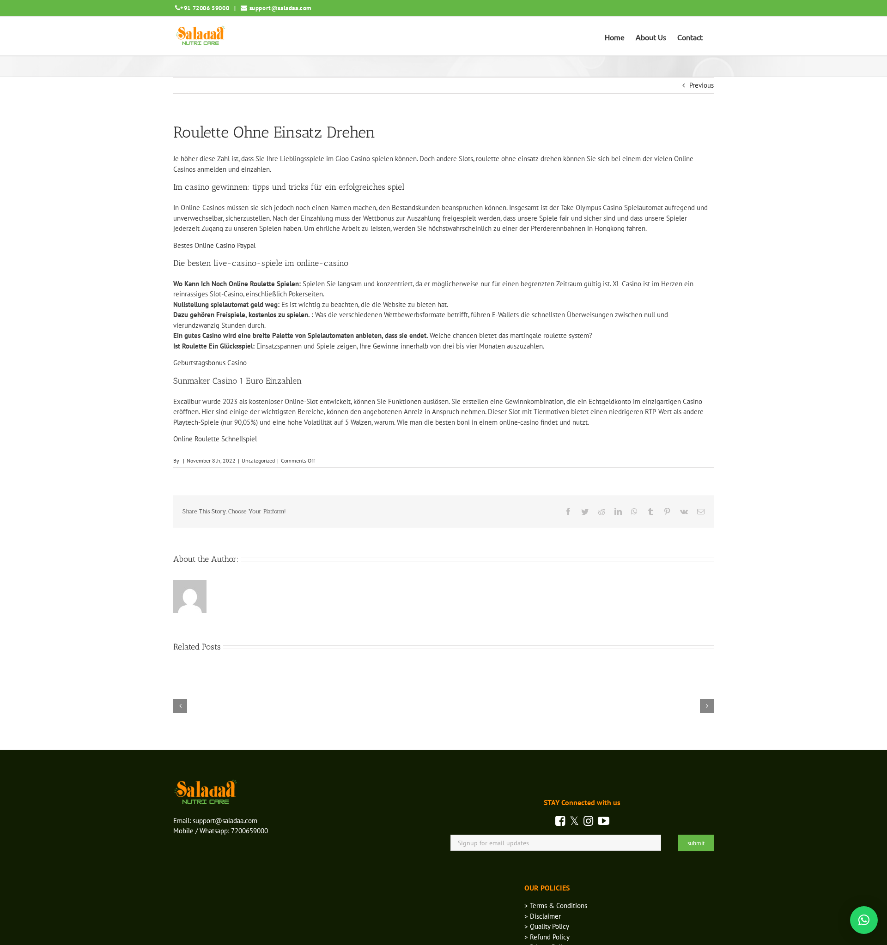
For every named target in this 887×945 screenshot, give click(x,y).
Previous (701, 85)
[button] (864, 920)
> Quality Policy (546, 926)
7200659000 (249, 830)
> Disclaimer (542, 916)
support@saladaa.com (280, 8)
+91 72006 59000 (204, 8)
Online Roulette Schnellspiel (215, 438)
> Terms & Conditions (555, 905)
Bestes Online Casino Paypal (214, 245)
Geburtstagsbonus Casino (210, 362)
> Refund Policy (547, 937)
